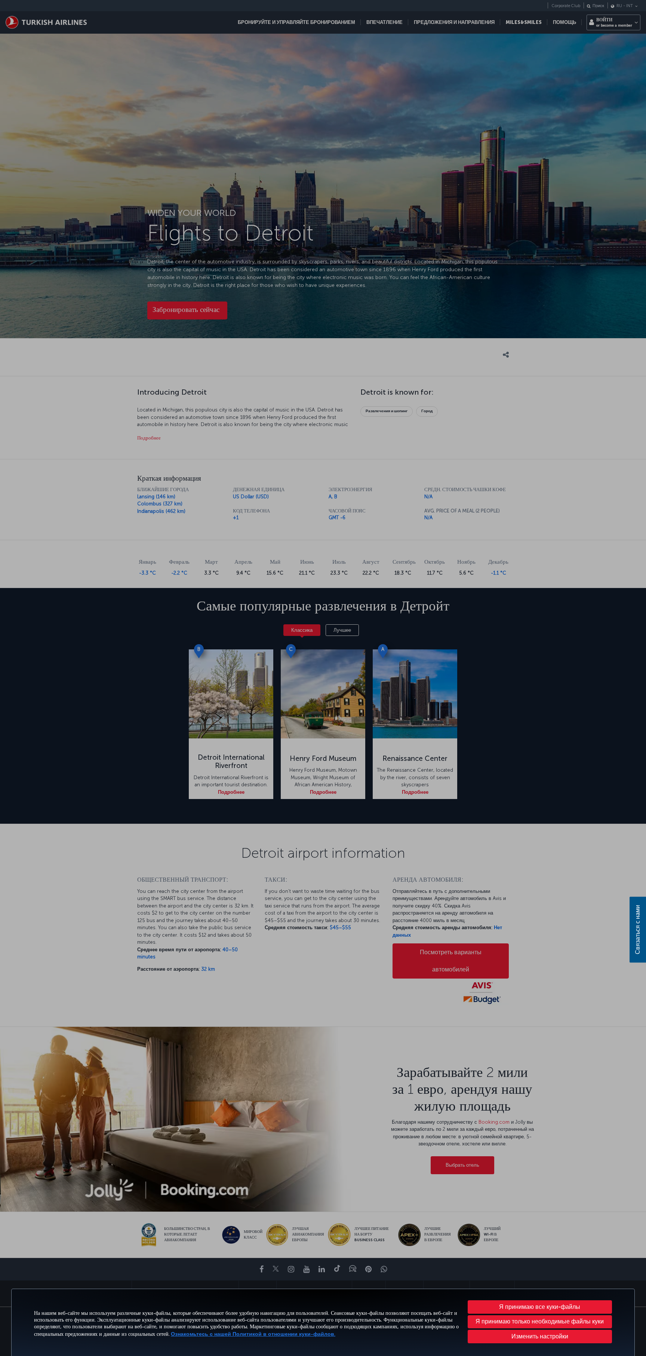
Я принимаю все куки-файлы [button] (539, 1306)
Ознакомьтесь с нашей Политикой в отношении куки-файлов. (253, 1334)
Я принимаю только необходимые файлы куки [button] (540, 1321)
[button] (540, 1336)
